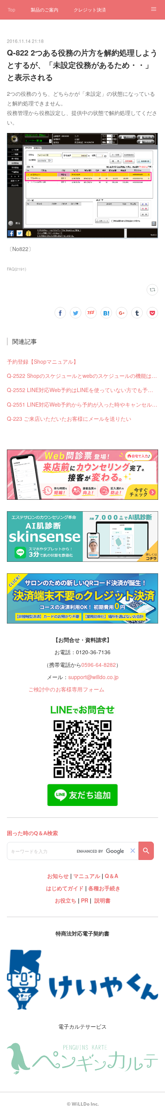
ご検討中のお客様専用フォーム (66, 689)
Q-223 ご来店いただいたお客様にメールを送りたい (69, 418)
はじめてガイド (64, 888)
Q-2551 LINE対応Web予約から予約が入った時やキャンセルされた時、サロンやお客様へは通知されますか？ (82, 404)
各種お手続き (104, 888)
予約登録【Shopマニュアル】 (43, 361)
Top (11, 9)
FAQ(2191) (16, 269)
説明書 (102, 900)
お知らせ (58, 876)
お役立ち (65, 900)
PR (84, 900)
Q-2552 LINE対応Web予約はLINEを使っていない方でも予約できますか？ (82, 390)
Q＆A (111, 876)
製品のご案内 (44, 9)
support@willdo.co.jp (93, 677)
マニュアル (86, 876)
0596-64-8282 (98, 664)
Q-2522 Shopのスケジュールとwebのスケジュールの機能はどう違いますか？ (82, 375)
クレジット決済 (90, 9)
